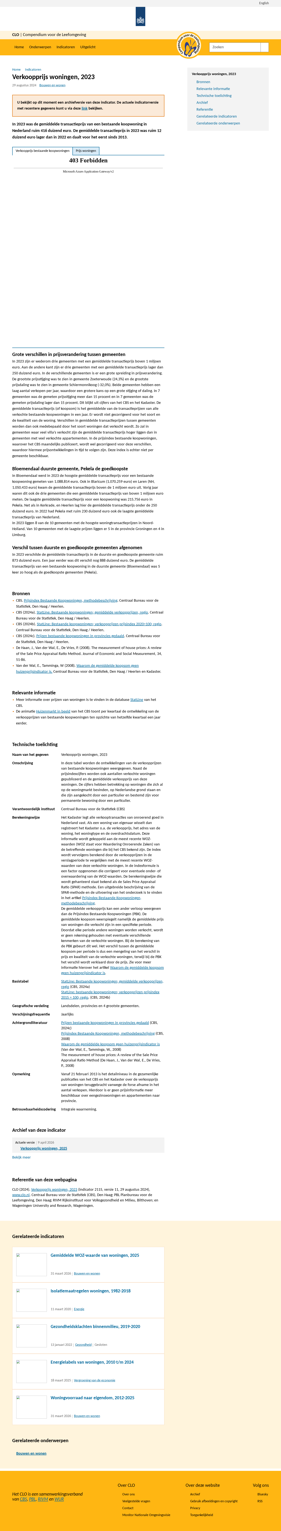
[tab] (42, 151)
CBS (23, 1499)
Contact (127, 1508)
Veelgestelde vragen (136, 1501)
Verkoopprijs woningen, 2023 (54, 1190)
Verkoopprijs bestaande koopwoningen (42, 151)
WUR (59, 1499)
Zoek (265, 47)
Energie (79, 1309)
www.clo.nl (21, 1195)
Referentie (205, 110)
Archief (202, 103)
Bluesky (262, 1494)
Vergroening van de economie (94, 1380)
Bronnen (203, 82)
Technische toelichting (214, 96)
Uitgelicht (88, 47)
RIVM (43, 1499)
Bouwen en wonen (52, 85)
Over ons (128, 1494)
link (85, 108)
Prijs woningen (86, 151)
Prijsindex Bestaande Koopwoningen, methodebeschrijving (108, 1034)
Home (19, 47)
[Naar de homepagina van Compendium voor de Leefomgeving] (140, 19)
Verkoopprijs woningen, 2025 (43, 1149)
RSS (259, 1501)
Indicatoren (66, 47)
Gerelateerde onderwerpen (218, 123)
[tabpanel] (88, 251)
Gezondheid (83, 1345)
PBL (32, 1499)
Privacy (195, 1508)
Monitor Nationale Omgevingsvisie (146, 1515)
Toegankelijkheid (201, 1515)
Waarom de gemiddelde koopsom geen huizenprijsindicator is (110, 1044)
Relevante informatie (213, 89)
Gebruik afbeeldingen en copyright (214, 1501)
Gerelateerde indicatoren (217, 117)
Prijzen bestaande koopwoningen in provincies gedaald (105, 1023)
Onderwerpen (40, 47)
